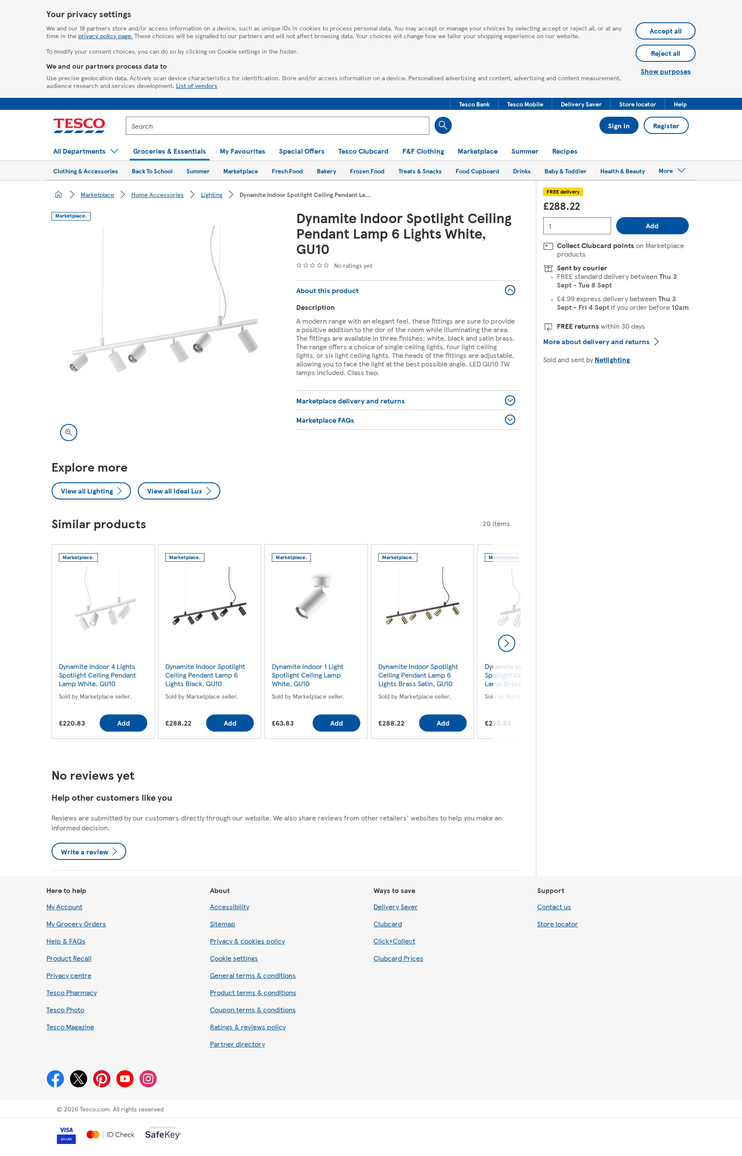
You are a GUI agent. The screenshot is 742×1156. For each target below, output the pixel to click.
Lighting (211, 194)
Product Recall (68, 958)
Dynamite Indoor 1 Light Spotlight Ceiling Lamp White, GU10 (308, 674)
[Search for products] (443, 125)
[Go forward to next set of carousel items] (506, 643)
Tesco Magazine (70, 1027)
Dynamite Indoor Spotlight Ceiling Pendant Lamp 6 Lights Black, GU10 (205, 674)
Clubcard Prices (398, 958)
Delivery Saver (396, 906)
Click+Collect (394, 941)
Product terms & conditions (253, 992)
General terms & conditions (253, 975)
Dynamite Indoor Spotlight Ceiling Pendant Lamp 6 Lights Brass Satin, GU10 (418, 674)
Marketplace (97, 194)
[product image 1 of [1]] (164, 338)
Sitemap (222, 924)
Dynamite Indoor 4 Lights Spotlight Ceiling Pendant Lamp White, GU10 (97, 674)
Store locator (557, 924)
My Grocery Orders (76, 924)
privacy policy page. (105, 35)
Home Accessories (157, 194)
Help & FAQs (65, 941)
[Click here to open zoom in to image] (68, 432)
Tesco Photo (65, 1009)
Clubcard (388, 924)
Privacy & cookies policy (247, 941)
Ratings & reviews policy (248, 1027)
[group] (103, 643)
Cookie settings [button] (234, 958)
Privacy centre (68, 975)
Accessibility (229, 906)
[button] (474, 104)
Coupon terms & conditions (253, 1009)
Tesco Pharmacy (71, 992)
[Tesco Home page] (79, 125)
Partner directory (237, 1044)
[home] (58, 194)
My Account (64, 906)
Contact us (554, 906)
